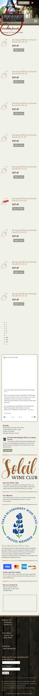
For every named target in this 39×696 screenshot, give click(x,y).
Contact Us (7, 624)
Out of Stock (18, 209)
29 (7, 340)
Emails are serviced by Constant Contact (18, 690)
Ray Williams (19, 406)
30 (7, 342)
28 (7, 337)
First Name (7, 666)
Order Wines (23, 3)
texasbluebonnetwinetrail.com (11, 557)
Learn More (7, 450)
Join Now (29, 488)
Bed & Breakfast (9, 648)
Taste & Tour (8, 635)
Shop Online (7, 638)
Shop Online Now (8, 578)
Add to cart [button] (18, 50)
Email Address (8, 659)
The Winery (7, 622)
